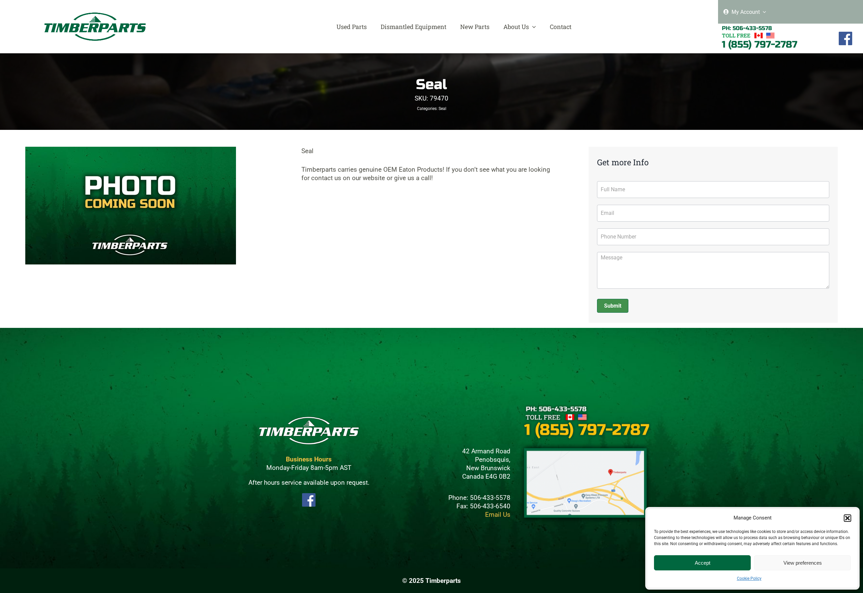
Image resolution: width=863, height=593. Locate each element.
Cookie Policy (749, 578)
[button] (847, 518)
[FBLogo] (845, 34)
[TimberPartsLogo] (95, 15)
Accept (702, 563)
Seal (442, 108)
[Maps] (585, 445)
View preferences (802, 563)
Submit (612, 306)
